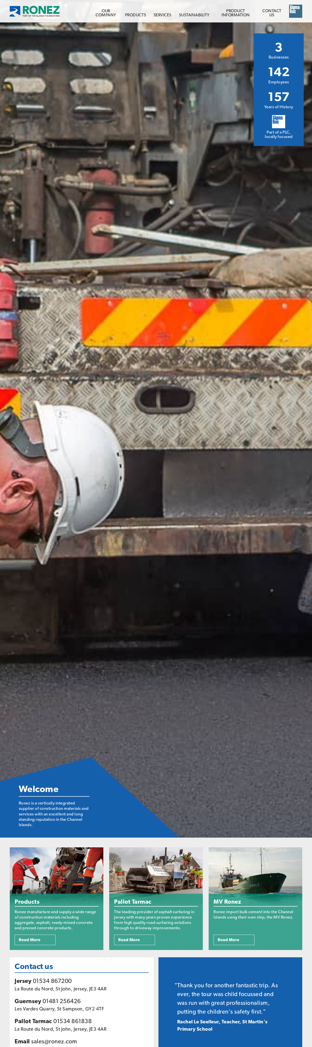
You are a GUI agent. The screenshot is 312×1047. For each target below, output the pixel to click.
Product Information (236, 13)
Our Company (106, 13)
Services (163, 15)
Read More (30, 939)
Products (135, 15)
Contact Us (272, 13)
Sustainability (194, 14)
